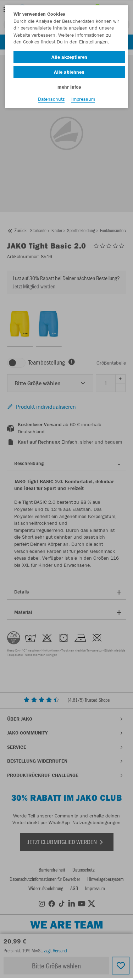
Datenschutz (51, 99)
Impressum (83, 99)
